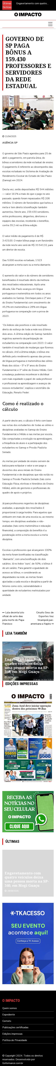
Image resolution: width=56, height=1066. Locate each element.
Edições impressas (12, 1034)
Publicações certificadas (15, 1027)
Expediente (8, 1014)
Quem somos (9, 1008)
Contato (6, 1021)
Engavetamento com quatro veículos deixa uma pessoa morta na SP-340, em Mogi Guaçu (34, 3)
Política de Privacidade (14, 1040)
